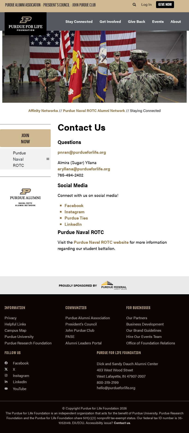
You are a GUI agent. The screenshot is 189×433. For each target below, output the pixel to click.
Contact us (122, 422)
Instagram (75, 211)
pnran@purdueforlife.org (82, 152)
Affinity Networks (43, 110)
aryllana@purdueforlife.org (84, 168)
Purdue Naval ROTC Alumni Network (94, 110)
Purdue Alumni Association (23, 4)
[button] (134, 4)
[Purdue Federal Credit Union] (118, 285)
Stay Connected (79, 21)
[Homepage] (26, 23)
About (176, 21)
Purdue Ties (76, 218)
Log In (146, 4)
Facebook (74, 205)
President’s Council (56, 4)
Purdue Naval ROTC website (101, 242)
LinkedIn (73, 224)
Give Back (136, 21)
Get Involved (110, 21)
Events (158, 21)
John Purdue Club (84, 4)
